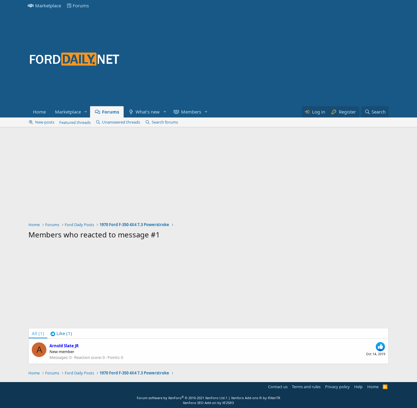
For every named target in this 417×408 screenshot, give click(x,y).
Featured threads (75, 122)
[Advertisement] (277, 58)
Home (39, 112)
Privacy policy (337, 386)
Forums (81, 5)
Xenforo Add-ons (255, 397)
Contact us (278, 386)
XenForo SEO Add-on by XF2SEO (208, 402)
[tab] (61, 333)
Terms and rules (306, 386)
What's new (148, 112)
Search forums (165, 122)
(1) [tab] (38, 333)
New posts (44, 122)
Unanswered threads (121, 122)
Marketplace (48, 5)
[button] (86, 111)
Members (191, 112)
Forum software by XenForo (181, 397)
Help (358, 386)
